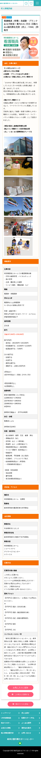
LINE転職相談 (6, 718)
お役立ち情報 (6, 728)
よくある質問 (26, 723)
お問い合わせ (26, 733)
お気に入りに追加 (20, 688)
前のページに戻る (22, 704)
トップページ (6, 713)
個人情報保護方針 (7, 733)
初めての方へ (6, 723)
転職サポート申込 (27, 718)
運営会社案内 (26, 728)
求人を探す (25, 713)
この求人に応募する (22, 694)
